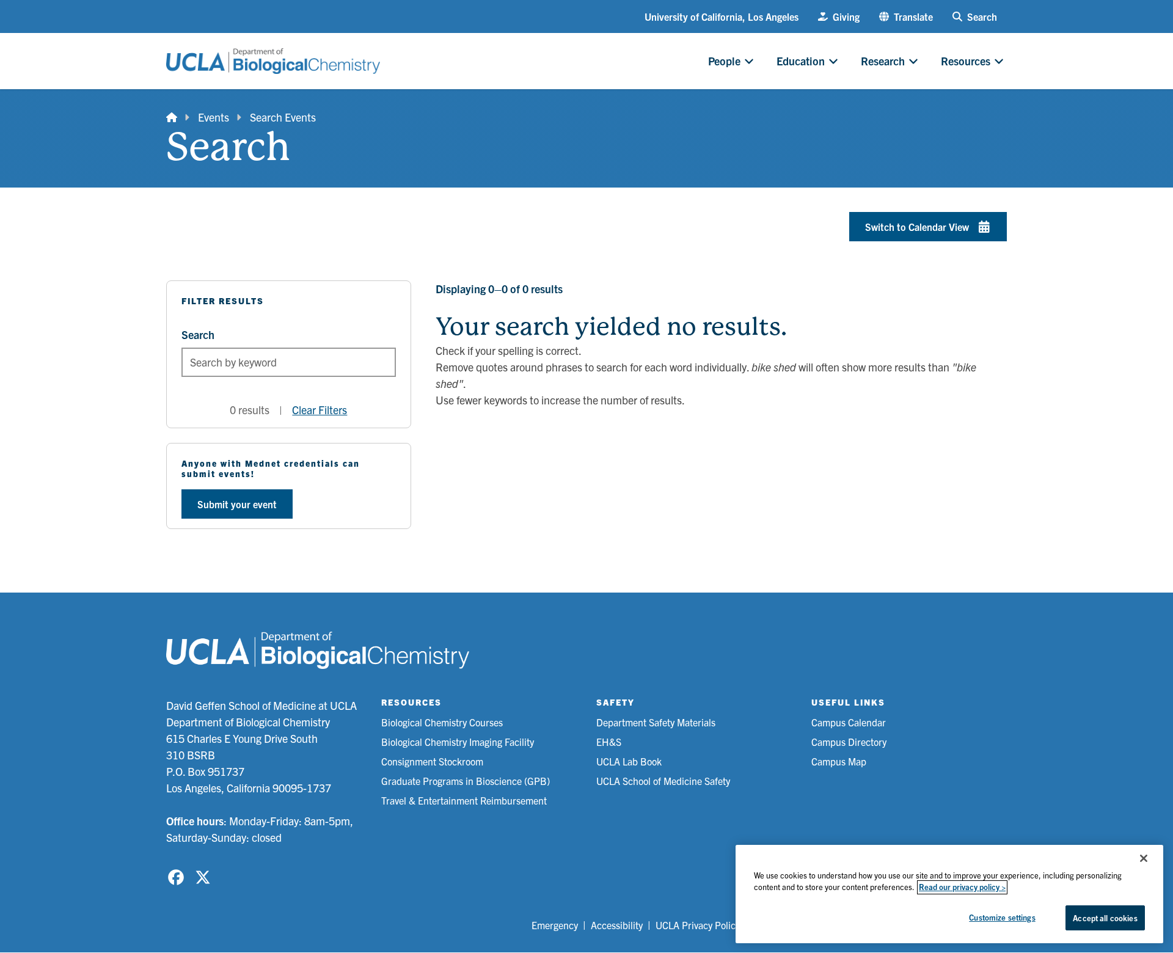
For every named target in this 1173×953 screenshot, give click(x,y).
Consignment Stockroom (432, 761)
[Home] (171, 117)
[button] (906, 16)
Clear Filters (319, 410)
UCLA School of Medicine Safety (663, 781)
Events (213, 117)
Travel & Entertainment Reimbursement (464, 800)
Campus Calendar (848, 722)
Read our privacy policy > (962, 887)
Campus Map (838, 761)
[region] (949, 894)
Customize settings (1002, 917)
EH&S (608, 742)
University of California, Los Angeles (721, 16)
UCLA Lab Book (629, 761)
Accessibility (617, 925)
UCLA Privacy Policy (698, 925)
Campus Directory (848, 742)
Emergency (555, 925)
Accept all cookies (1105, 918)
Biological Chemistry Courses (442, 722)
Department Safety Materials (655, 722)
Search (197, 334)
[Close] (1143, 858)
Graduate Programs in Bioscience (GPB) (465, 781)
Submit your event (237, 504)
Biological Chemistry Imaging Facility (457, 742)
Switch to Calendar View (917, 227)
